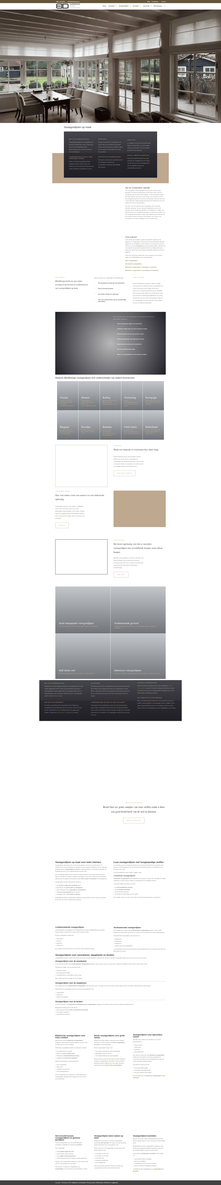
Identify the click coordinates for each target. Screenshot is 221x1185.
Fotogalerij (155, 1)
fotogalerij (139, 246)
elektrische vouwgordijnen (65, 712)
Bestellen (112, 6)
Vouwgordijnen (124, 6)
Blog (148, 1)
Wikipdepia (56, 696)
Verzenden (205, 764)
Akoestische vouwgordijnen (133, 264)
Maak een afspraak (124, 473)
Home (104, 6)
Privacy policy (91, 1182)
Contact (62, 525)
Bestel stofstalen (134, 820)
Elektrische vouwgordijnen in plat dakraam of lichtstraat (141, 270)
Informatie (146, 6)
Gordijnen (136, 6)
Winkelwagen (158, 6)
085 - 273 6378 (60, 1)
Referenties (99, 1182)
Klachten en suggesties (111, 1182)
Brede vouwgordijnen (131, 260)
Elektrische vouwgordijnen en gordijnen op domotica (141, 267)
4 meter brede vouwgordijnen (113, 1065)
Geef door (121, 574)
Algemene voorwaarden (79, 1182)
